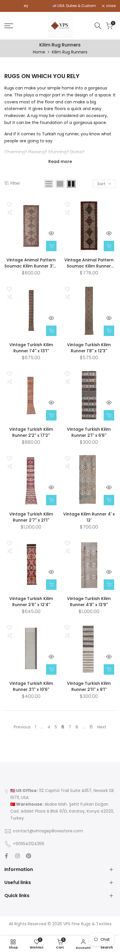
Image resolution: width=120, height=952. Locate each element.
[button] (9, 204)
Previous (22, 727)
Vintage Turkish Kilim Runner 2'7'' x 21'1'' (31, 517)
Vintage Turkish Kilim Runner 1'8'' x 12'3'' (89, 348)
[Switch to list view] (49, 184)
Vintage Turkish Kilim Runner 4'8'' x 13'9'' (89, 602)
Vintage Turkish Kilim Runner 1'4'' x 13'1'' (31, 348)
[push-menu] (8, 26)
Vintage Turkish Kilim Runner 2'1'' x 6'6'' (89, 432)
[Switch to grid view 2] (71, 184)
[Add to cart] (51, 246)
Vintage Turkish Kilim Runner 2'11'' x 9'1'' (89, 686)
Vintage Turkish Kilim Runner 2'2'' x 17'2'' (31, 432)
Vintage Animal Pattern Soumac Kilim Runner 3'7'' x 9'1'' (31, 263)
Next (101, 727)
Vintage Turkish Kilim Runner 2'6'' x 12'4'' (31, 602)
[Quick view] (51, 233)
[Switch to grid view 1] (60, 184)
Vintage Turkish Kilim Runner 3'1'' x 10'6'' (31, 686)
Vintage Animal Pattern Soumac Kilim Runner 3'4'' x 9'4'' (89, 263)
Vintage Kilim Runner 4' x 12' (89, 517)
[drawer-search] (98, 25)
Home (39, 52)
